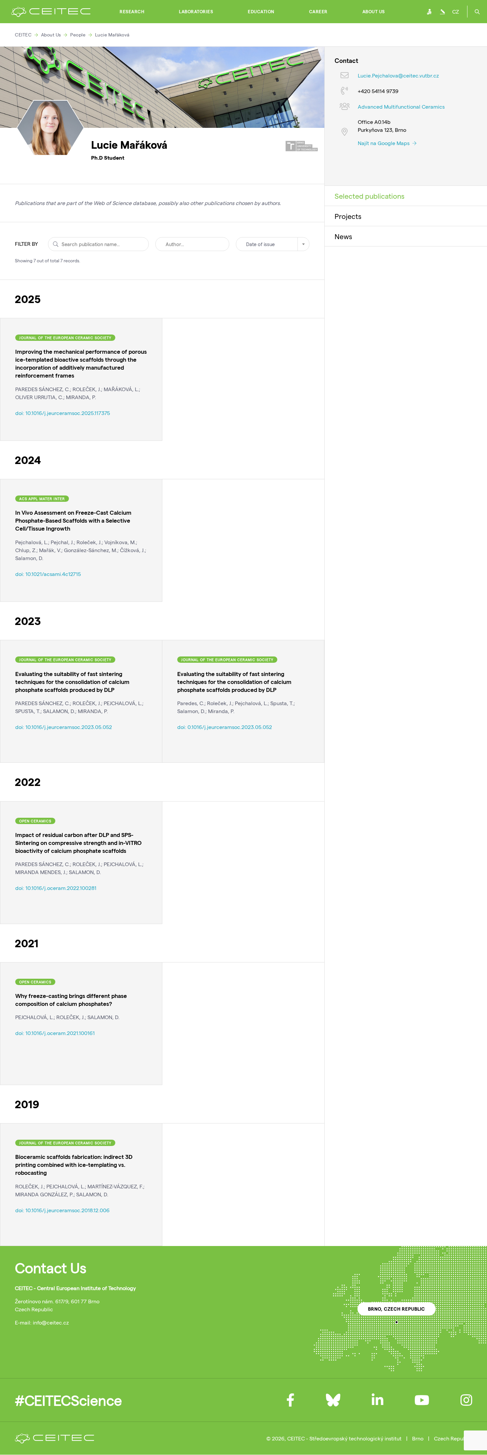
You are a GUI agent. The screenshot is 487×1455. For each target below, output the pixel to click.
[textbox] (272, 244)
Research (132, 11)
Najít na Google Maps (384, 143)
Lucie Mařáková (112, 34)
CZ (455, 11)
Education (261, 11)
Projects (348, 216)
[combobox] (272, 244)
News (343, 236)
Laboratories (196, 11)
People (77, 34)
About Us (373, 11)
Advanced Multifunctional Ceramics (401, 107)
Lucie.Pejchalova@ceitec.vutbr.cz (398, 76)
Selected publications (370, 195)
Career (318, 11)
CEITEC (23, 34)
